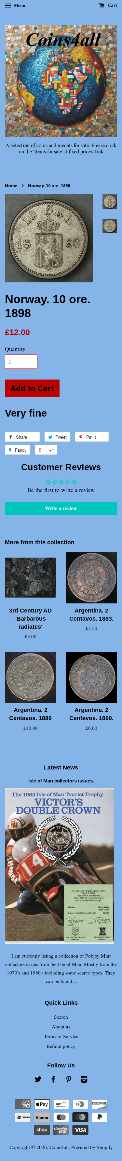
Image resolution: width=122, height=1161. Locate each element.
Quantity (15, 349)
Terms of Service (61, 1036)
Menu (19, 5)
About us (61, 1026)
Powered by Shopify (92, 1147)
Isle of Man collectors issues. (61, 780)
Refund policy (61, 1046)
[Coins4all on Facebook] (53, 1080)
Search (61, 1016)
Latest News (61, 767)
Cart (112, 5)
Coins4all (59, 1147)
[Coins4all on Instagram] (84, 1080)
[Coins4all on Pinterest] (68, 1080)
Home (11, 185)
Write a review (61, 508)
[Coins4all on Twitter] (38, 1080)
